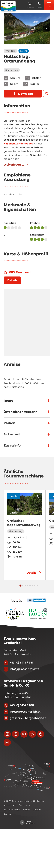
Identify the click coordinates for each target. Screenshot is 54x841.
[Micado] (27, 822)
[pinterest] (40, 734)
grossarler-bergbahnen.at (28, 718)
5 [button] (30, 585)
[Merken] (46, 93)
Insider (27, 809)
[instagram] (15, 734)
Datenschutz (26, 805)
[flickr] (7, 742)
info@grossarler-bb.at (25, 711)
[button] (27, 28)
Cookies (37, 809)
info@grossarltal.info (24, 669)
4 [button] (27, 585)
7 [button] (34, 585)
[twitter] (32, 734)
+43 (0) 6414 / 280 (22, 705)
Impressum (10, 805)
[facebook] (7, 734)
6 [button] (32, 585)
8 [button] (37, 585)
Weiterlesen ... (14, 164)
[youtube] (24, 734)
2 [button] (22, 585)
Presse (7, 814)
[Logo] (8, 6)
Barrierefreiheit (12, 809)
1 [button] (20, 585)
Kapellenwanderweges (18, 143)
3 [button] (25, 585)
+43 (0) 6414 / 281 (21, 662)
